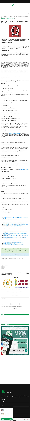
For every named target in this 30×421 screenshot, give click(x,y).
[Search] (28, 14)
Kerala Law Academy (15, 258)
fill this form (4, 255)
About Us (2, 405)
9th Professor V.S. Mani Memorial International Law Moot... (7, 289)
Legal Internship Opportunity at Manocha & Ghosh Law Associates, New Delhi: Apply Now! (14, 226)
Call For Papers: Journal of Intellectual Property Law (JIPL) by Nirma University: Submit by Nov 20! (15, 224)
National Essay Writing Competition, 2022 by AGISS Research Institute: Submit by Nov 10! (14, 223)
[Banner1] (15, 340)
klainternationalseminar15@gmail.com (6, 114)
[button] (2, 285)
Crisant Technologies (21, 418)
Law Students (5, 16)
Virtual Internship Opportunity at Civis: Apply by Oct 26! (10, 219)
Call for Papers (10, 16)
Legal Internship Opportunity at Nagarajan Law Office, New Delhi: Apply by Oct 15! (13, 244)
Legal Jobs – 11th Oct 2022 (6, 238)
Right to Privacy (21, 258)
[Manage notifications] (27, 419)
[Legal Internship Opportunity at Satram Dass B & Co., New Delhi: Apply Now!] (2, 414)
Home (1, 16)
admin (4, 23)
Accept (15, 420)
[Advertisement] (15, 10)
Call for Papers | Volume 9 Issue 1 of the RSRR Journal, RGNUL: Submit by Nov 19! (13, 225)
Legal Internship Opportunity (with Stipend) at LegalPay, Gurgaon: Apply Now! (13, 242)
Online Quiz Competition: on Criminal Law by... (8, 409)
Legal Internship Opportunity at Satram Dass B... (8, 414)
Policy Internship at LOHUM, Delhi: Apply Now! (9, 243)
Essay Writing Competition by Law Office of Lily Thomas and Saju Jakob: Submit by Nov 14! (14, 237)
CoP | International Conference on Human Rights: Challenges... (22, 289)
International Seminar (9, 258)
